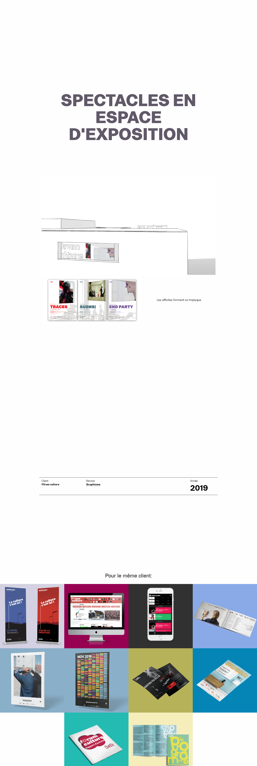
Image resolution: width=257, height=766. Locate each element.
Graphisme (93, 484)
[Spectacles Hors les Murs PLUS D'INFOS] (225, 616)
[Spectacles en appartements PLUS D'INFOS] (225, 680)
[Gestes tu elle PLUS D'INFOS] (160, 680)
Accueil (141, 7)
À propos (172, 7)
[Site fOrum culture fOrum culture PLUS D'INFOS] (96, 616)
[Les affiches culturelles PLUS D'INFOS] (96, 680)
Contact (239, 7)
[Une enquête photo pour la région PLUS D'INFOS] (32, 680)
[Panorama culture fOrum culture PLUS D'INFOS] (32, 616)
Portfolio (206, 7)
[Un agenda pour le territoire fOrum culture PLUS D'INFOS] (160, 616)
